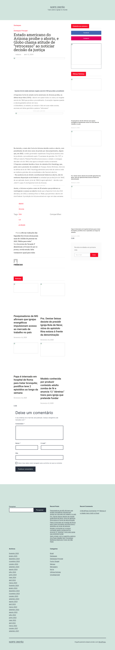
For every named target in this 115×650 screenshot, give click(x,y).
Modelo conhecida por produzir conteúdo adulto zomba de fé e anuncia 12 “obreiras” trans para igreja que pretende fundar (52, 388)
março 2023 (13, 607)
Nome (17, 443)
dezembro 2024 (14, 559)
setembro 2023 (14, 599)
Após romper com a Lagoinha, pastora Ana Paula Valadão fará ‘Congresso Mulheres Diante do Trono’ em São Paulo (62, 538)
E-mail (43, 443)
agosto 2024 (13, 569)
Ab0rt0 (21, 204)
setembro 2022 (14, 609)
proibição (22, 225)
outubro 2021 (13, 628)
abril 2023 (12, 604)
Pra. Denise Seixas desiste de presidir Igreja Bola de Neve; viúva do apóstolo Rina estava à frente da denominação (86, 177)
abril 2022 (12, 623)
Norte (52, 569)
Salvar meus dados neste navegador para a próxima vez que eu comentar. (40, 463)
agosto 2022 (13, 612)
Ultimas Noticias (55, 572)
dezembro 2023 (14, 591)
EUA (20, 214)
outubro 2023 (13, 596)
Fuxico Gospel (54, 561)
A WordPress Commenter (88, 511)
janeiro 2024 (13, 588)
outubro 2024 (13, 564)
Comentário (19, 424)
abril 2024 (12, 580)
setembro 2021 (14, 631)
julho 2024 (12, 572)
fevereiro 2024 (14, 585)
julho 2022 (12, 615)
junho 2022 (13, 617)
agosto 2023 (13, 601)
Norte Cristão (57, 7)
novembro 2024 (14, 561)
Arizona (21, 209)
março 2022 (13, 626)
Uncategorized (55, 575)
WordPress (102, 642)
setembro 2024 (14, 567)
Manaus (52, 564)
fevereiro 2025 (14, 553)
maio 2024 (12, 577)
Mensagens (54, 567)
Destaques (17, 25)
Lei (20, 220)
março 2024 (13, 583)
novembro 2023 (14, 593)
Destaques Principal (20, 31)
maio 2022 (12, 620)
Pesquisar (12, 506)
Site (16, 453)
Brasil (52, 553)
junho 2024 (13, 575)
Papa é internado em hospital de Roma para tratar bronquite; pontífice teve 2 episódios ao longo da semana (85, 230)
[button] (86, 33)
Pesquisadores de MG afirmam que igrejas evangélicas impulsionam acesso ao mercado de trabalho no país (85, 122)
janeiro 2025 (13, 556)
